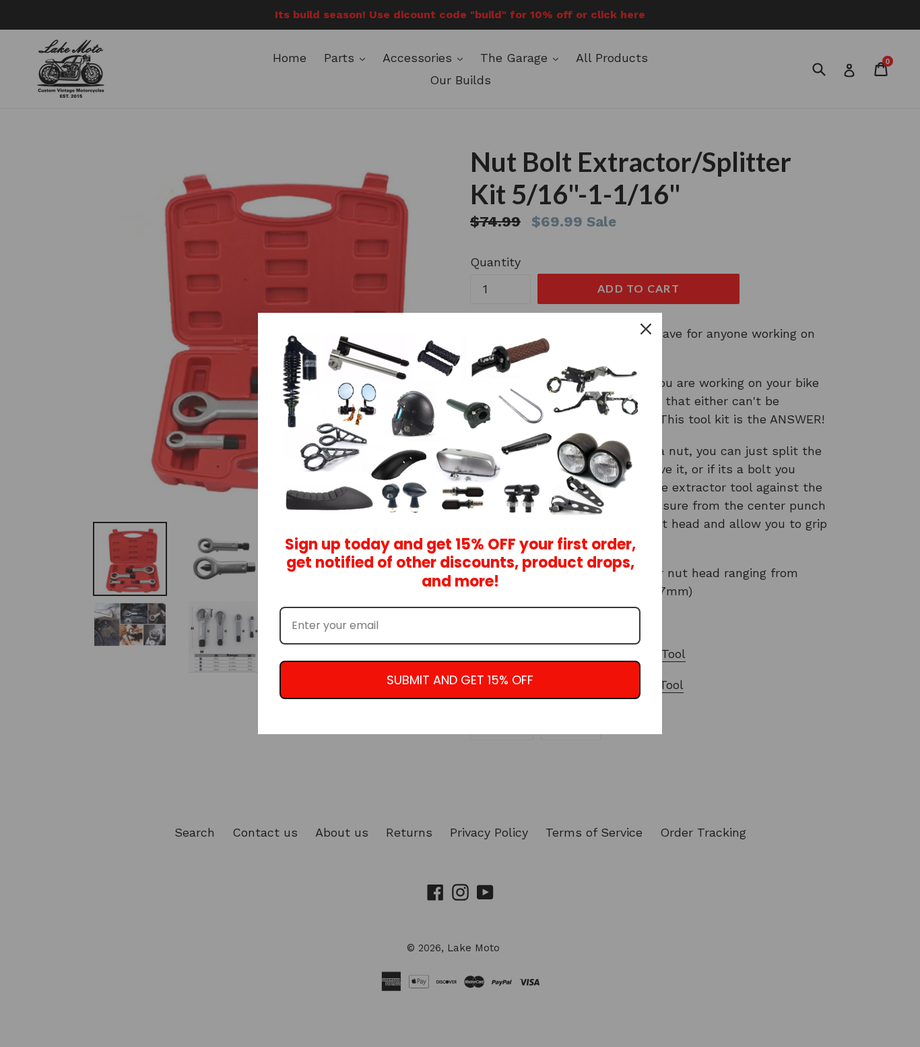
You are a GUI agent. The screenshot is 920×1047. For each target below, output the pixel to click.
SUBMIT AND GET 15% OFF (460, 679)
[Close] (646, 329)
